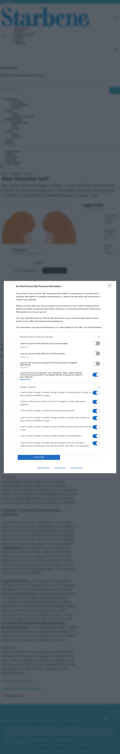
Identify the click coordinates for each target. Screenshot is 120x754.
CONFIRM (39, 457)
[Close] (110, 286)
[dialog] (60, 377)
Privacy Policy (76, 468)
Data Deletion (43, 468)
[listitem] (60, 336)
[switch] (96, 343)
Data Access (60, 468)
